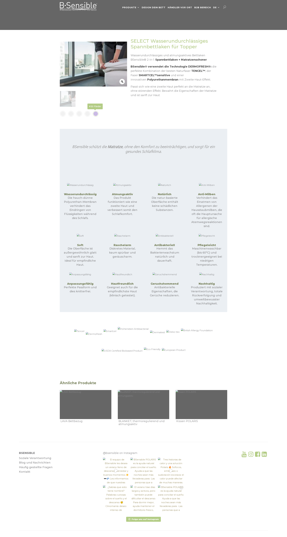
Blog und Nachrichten (35, 462)
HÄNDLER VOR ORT (180, 7)
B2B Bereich (202, 7)
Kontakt (24, 471)
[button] (143, 519)
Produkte (129, 7)
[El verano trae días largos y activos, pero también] (143, 498)
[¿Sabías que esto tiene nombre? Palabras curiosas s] (116, 498)
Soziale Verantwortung (35, 458)
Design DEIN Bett (153, 7)
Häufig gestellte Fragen (36, 467)
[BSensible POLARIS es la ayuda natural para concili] (143, 471)
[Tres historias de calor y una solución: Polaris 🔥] (171, 471)
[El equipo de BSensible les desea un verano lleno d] (116, 471)
